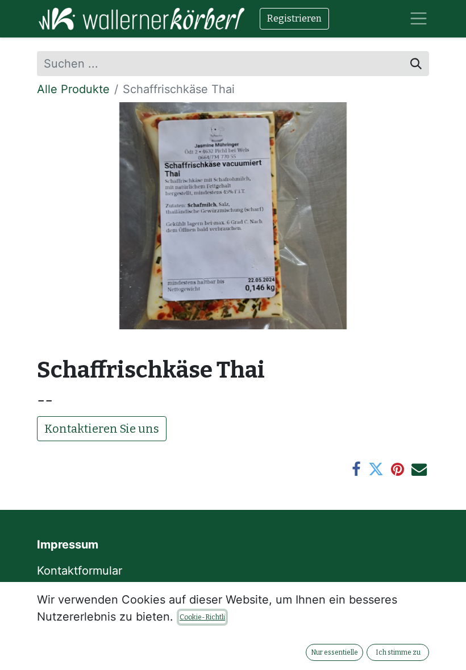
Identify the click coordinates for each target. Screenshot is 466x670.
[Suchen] (416, 63)
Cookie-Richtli (202, 617)
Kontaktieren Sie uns (101, 429)
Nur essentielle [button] (334, 652)
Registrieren (294, 18)
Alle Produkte (73, 89)
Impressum (67, 544)
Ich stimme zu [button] (398, 652)
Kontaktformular (81, 570)
